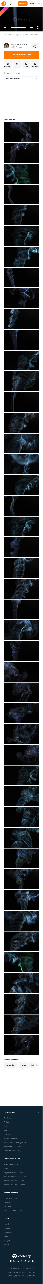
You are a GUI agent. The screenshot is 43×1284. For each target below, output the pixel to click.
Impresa (7, 1129)
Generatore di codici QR (13, 1152)
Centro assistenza (10, 1200)
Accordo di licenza (11, 1166)
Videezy (7, 1125)
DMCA (6, 1170)
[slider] (18, 27)
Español (7, 1230)
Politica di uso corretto (20, 1279)
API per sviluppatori (11, 1137)
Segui (35, 47)
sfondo (23, 1064)
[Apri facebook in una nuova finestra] (10, 1263)
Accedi (32, 4)
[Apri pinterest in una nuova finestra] (21, 1263)
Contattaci (7, 1204)
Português (8, 1234)
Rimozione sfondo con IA (13, 1148)
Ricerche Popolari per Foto (14, 1182)
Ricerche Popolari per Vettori (15, 1178)
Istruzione (7, 1133)
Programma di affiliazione (14, 1174)
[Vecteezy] (3, 3)
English (6, 1226)
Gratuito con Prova (21, 55)
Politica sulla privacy (27, 1277)
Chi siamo (7, 1208)
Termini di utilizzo (13, 1277)
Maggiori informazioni (13, 78)
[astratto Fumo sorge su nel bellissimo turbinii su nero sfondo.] (21, 131)
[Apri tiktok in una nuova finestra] (24, 1263)
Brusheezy (8, 1117)
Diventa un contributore (13, 1212)
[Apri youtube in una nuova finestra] (32, 1263)
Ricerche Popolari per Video (14, 1187)
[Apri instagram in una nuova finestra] (13, 1263)
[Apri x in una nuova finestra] (28, 1263)
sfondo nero (10, 1064)
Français (7, 1242)
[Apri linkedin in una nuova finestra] (17, 1263)
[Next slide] (34, 1064)
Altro (5, 1246)
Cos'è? (23, 73)
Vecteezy (7, 1121)
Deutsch (7, 1238)
